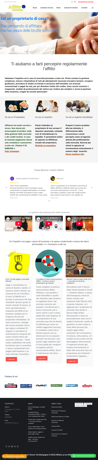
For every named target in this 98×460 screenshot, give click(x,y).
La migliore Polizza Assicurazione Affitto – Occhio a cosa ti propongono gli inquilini (37, 414)
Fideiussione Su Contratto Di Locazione (59, 435)
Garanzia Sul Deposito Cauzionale (57, 421)
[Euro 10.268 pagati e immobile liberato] (18, 263)
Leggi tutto (11, 359)
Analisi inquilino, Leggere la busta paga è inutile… (35, 433)
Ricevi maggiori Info (75, 154)
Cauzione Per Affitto (56, 430)
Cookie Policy (88, 403)
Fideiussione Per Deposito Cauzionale (58, 412)
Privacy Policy (79, 403)
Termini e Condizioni (81, 405)
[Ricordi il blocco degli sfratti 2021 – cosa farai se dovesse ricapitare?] (79, 263)
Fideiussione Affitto (56, 407)
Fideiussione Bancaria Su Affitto (60, 416)
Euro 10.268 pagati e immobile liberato (36, 408)
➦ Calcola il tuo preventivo (14, 456)
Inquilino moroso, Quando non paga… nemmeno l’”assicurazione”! (36, 439)
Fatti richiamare (12, 151)
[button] (83, 456)
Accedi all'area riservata (85, 1)
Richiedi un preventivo (45, 145)
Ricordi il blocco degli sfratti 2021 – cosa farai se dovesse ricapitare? (37, 421)
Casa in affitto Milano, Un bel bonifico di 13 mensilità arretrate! (37, 427)
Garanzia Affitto (55, 426)
